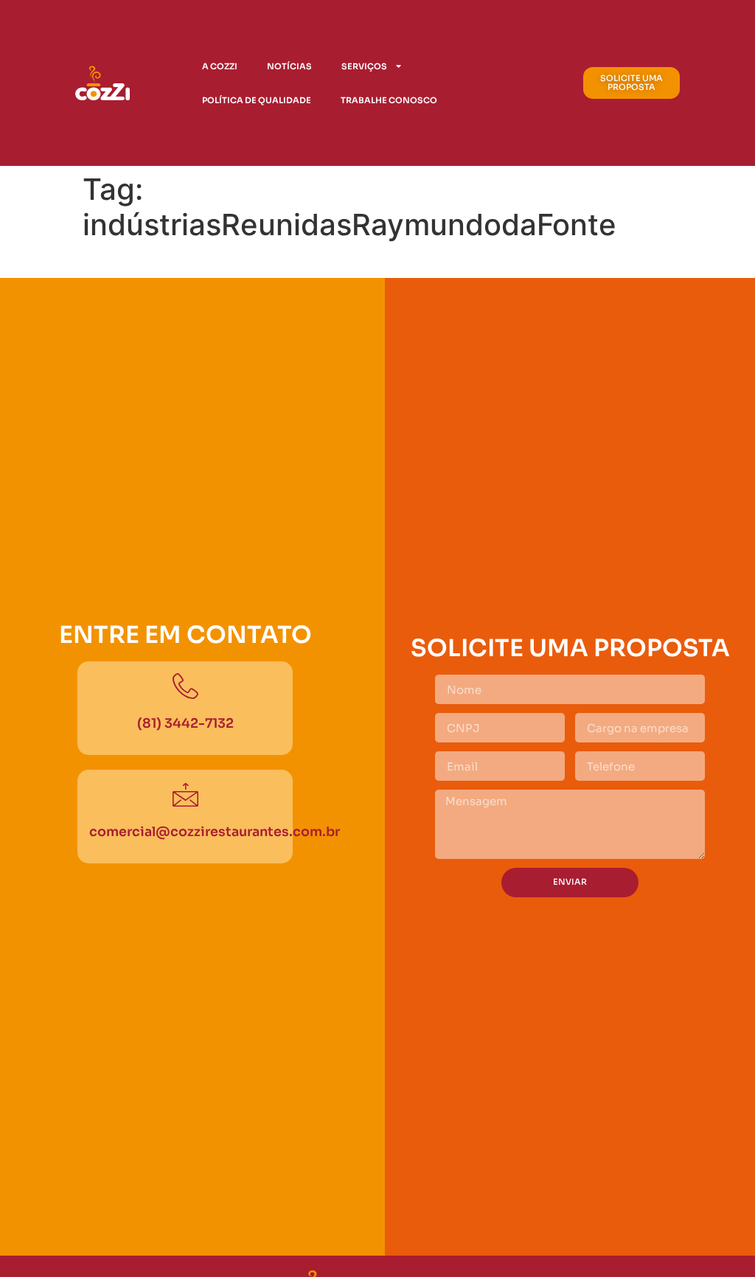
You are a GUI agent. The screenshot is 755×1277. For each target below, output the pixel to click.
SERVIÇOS (364, 66)
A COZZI (219, 66)
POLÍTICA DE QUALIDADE (256, 100)
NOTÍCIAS (289, 66)
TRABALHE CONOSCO (389, 100)
